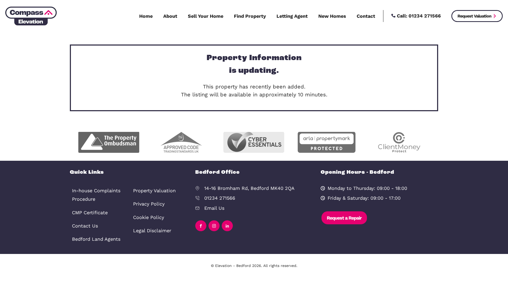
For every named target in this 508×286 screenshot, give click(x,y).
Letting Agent (292, 16)
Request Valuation (474, 16)
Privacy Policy (149, 204)
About (170, 16)
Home (146, 16)
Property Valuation (154, 190)
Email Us (214, 208)
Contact (366, 16)
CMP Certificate (90, 212)
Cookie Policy (148, 217)
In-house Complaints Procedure (96, 195)
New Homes (332, 16)
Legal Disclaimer (152, 230)
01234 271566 (219, 198)
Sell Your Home (205, 16)
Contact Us (85, 226)
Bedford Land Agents (96, 239)
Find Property (250, 16)
